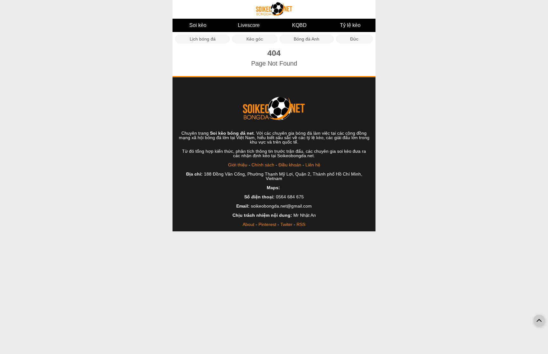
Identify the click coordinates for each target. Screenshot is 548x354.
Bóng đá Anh (306, 39)
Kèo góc (254, 39)
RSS (301, 224)
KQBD (299, 25)
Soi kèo (197, 25)
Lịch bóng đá (203, 39)
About (248, 224)
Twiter (286, 224)
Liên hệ (312, 165)
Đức (354, 39)
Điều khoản (289, 165)
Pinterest (267, 224)
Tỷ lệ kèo (350, 25)
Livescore (249, 25)
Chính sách (262, 165)
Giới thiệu (237, 165)
